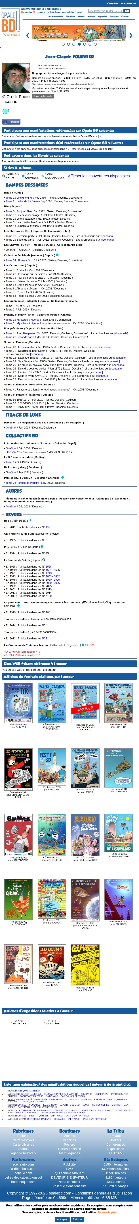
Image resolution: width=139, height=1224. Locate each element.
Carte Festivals (23, 1140)
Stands (81, 16)
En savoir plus (107, 1212)
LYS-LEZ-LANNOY (105, 1110)
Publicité (69, 1164)
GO (127, 10)
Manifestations (56, 16)
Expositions (115, 1149)
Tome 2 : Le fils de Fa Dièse (22, 201)
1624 (49, 569)
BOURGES (21, 1105)
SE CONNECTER (128, 3)
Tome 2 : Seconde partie (20, 337)
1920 (49, 579)
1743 (49, 573)
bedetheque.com (23, 1182)
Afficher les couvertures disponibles (99, 176)
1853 (49, 576)
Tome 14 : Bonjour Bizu (19, 260)
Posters (69, 1144)
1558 (49, 566)
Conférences (115, 1144)
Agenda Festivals (23, 1153)
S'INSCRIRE (112, 3)
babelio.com (23, 1173)
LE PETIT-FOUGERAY (70, 1105)
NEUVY (86, 1105)
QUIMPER (12, 1096)
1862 (57, 576)
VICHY (82, 1112)
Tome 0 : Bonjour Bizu (19, 211)
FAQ (69, 1169)
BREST (32, 1116)
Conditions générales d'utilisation (103, 1193)
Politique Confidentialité (69, 1186)
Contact (125, 16)
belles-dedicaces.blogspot (23, 1177)
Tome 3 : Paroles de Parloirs (22, 482)
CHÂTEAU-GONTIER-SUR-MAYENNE (61, 1094)
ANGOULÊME (22, 1094)
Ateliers (115, 1140)
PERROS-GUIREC (119, 1094)
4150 (49, 595)
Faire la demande (43, 96)
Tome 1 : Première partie (20, 333)
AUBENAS (36, 1094)
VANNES (72, 1112)
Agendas (102, 16)
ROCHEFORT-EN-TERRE (31, 1096)
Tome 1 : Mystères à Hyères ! (23, 319)
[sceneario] (106, 236)
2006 (57, 582)
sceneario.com (23, 1164)
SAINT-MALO (52, 1096)
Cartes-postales (69, 1149)
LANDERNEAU (101, 1094)
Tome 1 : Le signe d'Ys (19, 197)
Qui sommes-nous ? (69, 1173)
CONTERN (59, 1110)
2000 (49, 582)
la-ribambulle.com (23, 1169)
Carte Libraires (23, 1144)
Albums (69, 1136)
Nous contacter (69, 1182)
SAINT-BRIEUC (17, 1112)
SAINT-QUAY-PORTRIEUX (28, 1091)
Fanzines (69, 1140)
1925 (57, 579)
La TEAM (116, 1153)
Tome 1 (10, 462)
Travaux (115, 1136)
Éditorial (23, 1136)
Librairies (70, 16)
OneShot (11, 427)
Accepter (62, 1219)
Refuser (77, 1219)
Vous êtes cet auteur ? (80, 90)
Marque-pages (69, 1153)
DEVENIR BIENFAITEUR (69, 1177)
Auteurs (91, 16)
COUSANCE (86, 1094)
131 (48, 527)
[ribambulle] (121, 333)
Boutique (114, 16)
